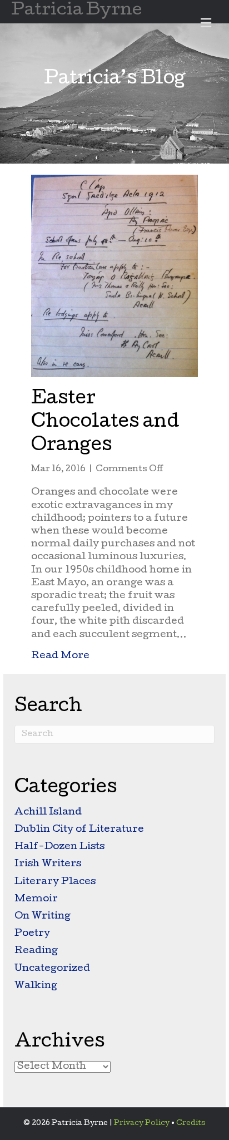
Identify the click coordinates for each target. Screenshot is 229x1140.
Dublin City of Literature (79, 830)
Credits (191, 1123)
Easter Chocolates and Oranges (105, 423)
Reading (36, 951)
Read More (60, 656)
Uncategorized (52, 969)
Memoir (36, 899)
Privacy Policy (142, 1123)
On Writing (42, 916)
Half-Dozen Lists (59, 847)
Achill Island (48, 812)
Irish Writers (47, 864)
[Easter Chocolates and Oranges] (114, 277)
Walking (35, 986)
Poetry (32, 934)
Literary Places (55, 882)
